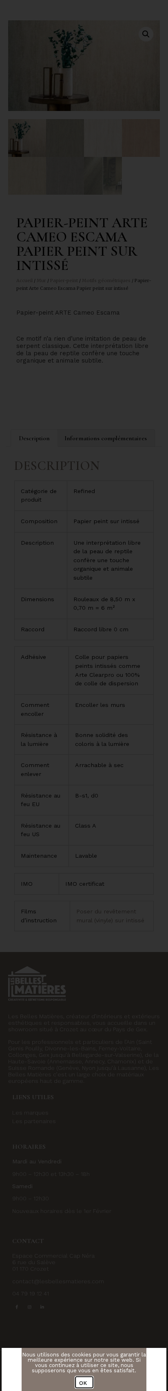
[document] (84, 695)
